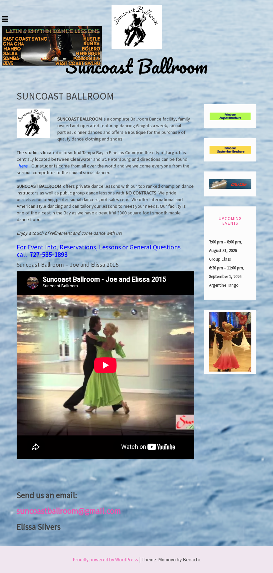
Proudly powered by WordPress (105, 559)
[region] (52, 46)
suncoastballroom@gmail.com (69, 510)
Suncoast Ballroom (136, 66)
